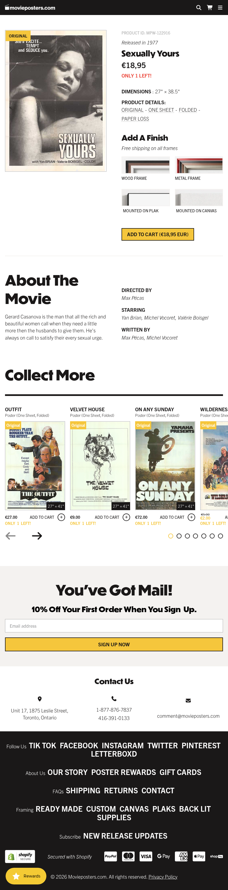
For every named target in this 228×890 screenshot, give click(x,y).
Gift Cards (180, 772)
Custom (101, 808)
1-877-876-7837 (114, 709)
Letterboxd (114, 753)
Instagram (123, 745)
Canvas (134, 808)
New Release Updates (125, 835)
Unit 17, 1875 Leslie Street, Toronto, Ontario (39, 714)
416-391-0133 (114, 718)
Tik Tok (42, 745)
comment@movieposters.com (188, 715)
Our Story (68, 772)
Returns (121, 790)
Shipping (83, 790)
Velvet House (87, 409)
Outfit (13, 409)
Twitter (162, 745)
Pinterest (201, 745)
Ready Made (59, 808)
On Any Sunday (154, 409)
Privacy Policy (162, 876)
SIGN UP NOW (114, 644)
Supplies (114, 817)
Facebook (79, 745)
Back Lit (195, 808)
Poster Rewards (123, 772)
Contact (158, 790)
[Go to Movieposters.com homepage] (30, 7)
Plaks (163, 808)
